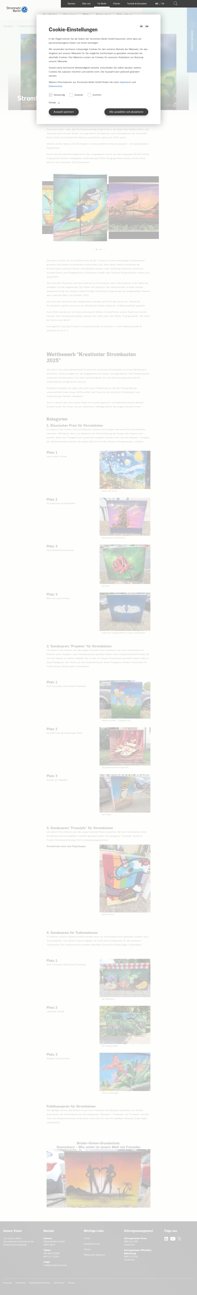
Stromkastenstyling (28, 26)
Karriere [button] (71, 3)
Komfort (97, 95)
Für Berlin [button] (101, 3)
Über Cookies (59, 1283)
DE (141, 26)
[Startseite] (17, 12)
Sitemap (71, 1283)
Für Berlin (8, 26)
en (163, 4)
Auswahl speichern (64, 112)
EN (147, 26)
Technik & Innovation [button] (137, 3)
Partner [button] (116, 3)
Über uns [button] (86, 3)
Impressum (7, 1283)
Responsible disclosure (94, 1255)
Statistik (78, 95)
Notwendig (59, 95)
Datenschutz (21, 1283)
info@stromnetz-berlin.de (55, 1265)
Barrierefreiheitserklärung (39, 1283)
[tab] (92, 249)
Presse (87, 1238)
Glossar (87, 1249)
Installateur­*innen (92, 1244)
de (156, 4)
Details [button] (52, 102)
